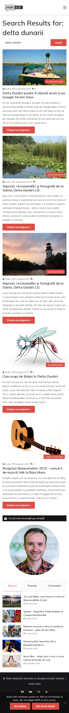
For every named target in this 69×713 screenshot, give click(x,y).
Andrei (8, 89)
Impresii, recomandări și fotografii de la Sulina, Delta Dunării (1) (33, 285)
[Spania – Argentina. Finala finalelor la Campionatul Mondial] (12, 616)
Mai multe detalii (45, 706)
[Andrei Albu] (14, 7)
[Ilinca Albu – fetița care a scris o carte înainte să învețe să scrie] (12, 661)
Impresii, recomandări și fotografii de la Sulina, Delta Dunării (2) (33, 188)
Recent (12, 585)
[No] (64, 702)
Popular (32, 585)
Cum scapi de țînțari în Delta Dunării (30, 376)
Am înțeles (20, 706)
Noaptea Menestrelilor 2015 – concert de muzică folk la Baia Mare (32, 470)
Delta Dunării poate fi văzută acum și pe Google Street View (34, 95)
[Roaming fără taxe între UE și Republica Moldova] (12, 646)
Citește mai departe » (19, 130)
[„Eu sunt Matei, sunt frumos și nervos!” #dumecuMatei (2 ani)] (12, 601)
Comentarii (54, 585)
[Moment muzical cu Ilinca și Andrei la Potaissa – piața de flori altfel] (12, 631)
